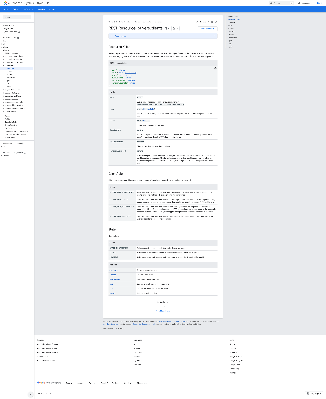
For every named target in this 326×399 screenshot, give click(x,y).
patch (112, 293)
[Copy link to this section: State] (118, 229)
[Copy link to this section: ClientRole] (125, 174)
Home (5, 9)
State (129, 75)
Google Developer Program (48, 344)
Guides (16, 9)
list (112, 288)
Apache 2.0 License (110, 324)
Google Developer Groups (47, 348)
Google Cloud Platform (110, 383)
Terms (40, 394)
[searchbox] (17, 17)
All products (142, 383)
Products (119, 22)
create (113, 274)
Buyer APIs (42, 3)
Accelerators (42, 357)
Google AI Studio (236, 357)
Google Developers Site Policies (144, 324)
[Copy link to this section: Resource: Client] (134, 47)
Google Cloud (235, 365)
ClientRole (130, 72)
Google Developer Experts (47, 352)
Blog (135, 344)
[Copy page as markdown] (174, 28)
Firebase (233, 352)
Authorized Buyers (19, 3)
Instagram (138, 352)
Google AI (128, 383)
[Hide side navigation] (30, 394)
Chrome (233, 348)
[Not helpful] (216, 22)
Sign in (320, 3)
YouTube (137, 365)
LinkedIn (137, 357)
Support (52, 9)
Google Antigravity (237, 361)
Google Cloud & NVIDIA (46, 361)
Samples (41, 9)
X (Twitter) (138, 361)
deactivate (115, 279)
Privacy (48, 394)
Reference (28, 9)
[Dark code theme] (215, 68)
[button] (16, 44)
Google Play (234, 369)
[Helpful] (212, 22)
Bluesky (137, 348)
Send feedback (207, 29)
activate (114, 270)
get (111, 284)
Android (233, 344)
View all (233, 373)
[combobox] (281, 3)
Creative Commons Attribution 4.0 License (172, 321)
